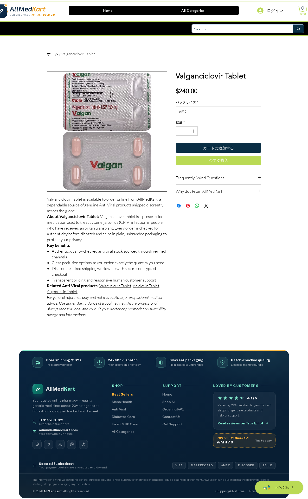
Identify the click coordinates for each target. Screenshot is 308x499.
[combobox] (218, 111)
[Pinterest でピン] (188, 206)
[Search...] (298, 29)
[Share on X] (206, 206)
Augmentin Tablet (62, 291)
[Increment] (194, 131)
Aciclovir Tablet (146, 285)
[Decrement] (179, 131)
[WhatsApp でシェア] (197, 206)
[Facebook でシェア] (179, 206)
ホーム (52, 53)
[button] (193, 10)
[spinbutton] (186, 131)
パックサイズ (187, 102)
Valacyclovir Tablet (115, 285)
